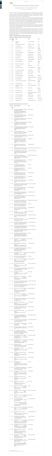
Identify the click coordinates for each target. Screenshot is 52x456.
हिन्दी (16, 451)
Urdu (14, 451)
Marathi (17, 451)
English (13, 451)
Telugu (20, 451)
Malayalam (23, 451)
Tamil (19, 451)
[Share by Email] (1, 6)
